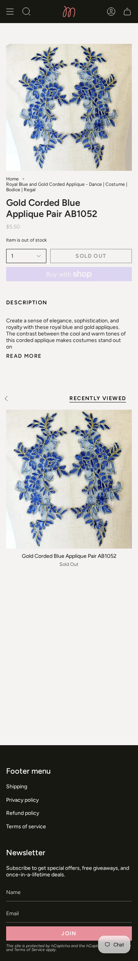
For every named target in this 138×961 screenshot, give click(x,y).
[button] (26, 11)
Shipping (16, 786)
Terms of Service (29, 949)
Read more (24, 356)
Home (12, 179)
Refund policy (22, 813)
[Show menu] (10, 11)
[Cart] (127, 11)
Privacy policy (22, 800)
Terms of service (26, 826)
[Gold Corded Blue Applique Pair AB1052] (69, 479)
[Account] (111, 11)
